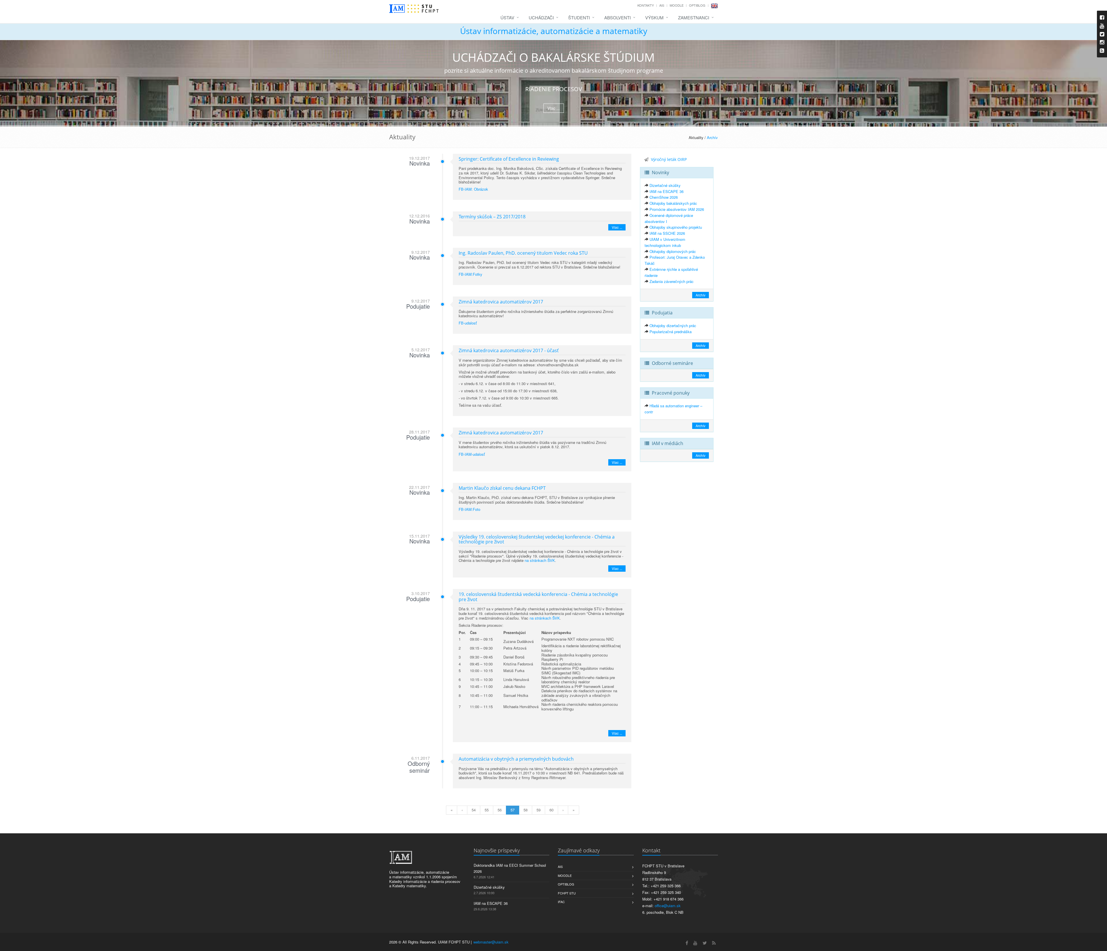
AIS (661, 5)
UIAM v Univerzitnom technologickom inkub (665, 242)
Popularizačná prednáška (670, 331)
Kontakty (645, 5)
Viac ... (553, 108)
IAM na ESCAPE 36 (666, 191)
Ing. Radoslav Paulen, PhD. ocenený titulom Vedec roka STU (523, 253)
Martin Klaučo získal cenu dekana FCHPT (502, 488)
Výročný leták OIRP (669, 159)
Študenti (579, 17)
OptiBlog (697, 5)
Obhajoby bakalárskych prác (673, 203)
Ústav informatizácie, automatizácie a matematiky (553, 30)
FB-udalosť (468, 323)
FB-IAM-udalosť (472, 454)
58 (526, 810)
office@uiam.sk (668, 905)
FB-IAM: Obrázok (473, 189)
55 (487, 810)
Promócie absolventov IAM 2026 (676, 209)
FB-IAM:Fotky (470, 274)
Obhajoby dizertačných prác (672, 325)
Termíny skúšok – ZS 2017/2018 (492, 216)
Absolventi (617, 17)
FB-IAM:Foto (469, 509)
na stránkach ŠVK (540, 560)
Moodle (677, 5)
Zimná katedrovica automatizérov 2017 (501, 302)
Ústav (507, 17)
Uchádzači (541, 17)
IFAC (561, 901)
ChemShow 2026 (663, 197)
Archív (712, 137)
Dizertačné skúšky (665, 185)
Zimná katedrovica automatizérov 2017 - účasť (509, 350)
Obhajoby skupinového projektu (675, 227)
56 (500, 810)
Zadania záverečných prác (671, 281)
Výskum (654, 17)
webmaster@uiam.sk (491, 942)
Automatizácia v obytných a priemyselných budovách (516, 759)
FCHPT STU (567, 893)
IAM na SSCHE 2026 (667, 233)
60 (551, 810)
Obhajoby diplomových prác (672, 251)
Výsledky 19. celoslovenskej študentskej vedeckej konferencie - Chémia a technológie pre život (537, 539)
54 (474, 810)
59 (538, 810)
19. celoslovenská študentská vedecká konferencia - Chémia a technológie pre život (538, 597)
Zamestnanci (693, 17)
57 (513, 810)
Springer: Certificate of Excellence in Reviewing (509, 159)
